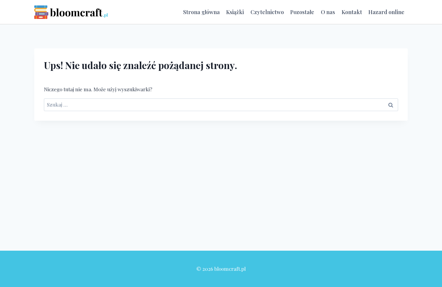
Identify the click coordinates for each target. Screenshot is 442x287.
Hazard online (386, 12)
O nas (328, 12)
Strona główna (201, 12)
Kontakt (352, 12)
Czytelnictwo (267, 12)
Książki (235, 12)
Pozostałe (302, 12)
